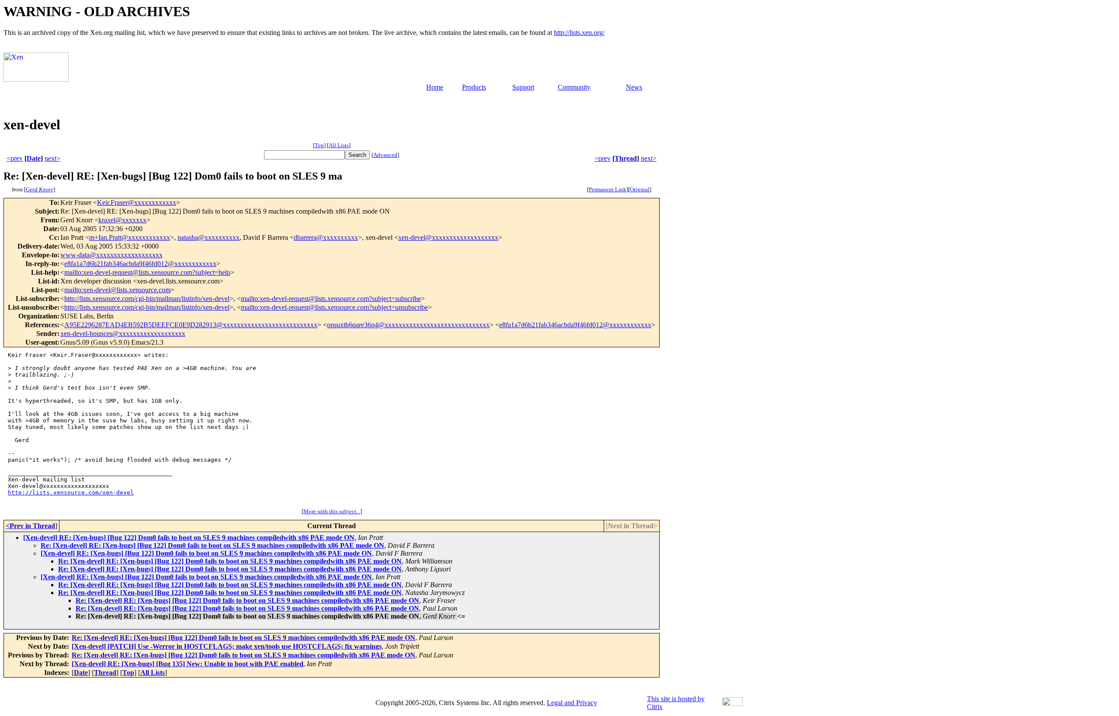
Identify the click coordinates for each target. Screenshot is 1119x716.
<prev (15, 158)
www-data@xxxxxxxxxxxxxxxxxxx (111, 255)
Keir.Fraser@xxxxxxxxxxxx (136, 202)
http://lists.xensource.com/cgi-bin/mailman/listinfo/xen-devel (146, 298)
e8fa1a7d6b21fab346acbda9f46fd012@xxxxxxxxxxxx (140, 263)
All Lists (339, 145)
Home (434, 87)
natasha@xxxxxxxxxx (208, 237)
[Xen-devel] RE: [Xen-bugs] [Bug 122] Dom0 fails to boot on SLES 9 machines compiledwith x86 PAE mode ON (188, 537)
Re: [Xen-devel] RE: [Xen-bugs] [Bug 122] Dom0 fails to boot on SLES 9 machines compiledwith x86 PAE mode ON (212, 545)
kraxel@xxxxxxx (122, 220)
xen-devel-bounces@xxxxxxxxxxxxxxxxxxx (122, 333)
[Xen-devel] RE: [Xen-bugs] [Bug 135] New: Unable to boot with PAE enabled (187, 664)
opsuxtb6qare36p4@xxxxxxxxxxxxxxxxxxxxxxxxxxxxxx (408, 325)
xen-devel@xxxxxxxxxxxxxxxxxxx (448, 237)
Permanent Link (607, 189)
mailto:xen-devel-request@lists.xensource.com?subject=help (147, 272)
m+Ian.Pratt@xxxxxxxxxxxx (129, 237)
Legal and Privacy (572, 702)
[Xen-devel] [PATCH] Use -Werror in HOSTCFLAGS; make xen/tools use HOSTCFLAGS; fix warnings (227, 646)
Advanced (385, 155)
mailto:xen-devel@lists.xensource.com (117, 290)
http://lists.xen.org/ (579, 32)
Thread (626, 158)
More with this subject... (331, 511)
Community (574, 87)
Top (319, 145)
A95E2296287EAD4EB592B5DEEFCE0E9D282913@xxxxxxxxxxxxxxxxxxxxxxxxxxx (190, 325)
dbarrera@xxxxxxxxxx (326, 237)
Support (523, 87)
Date (34, 158)
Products (474, 87)
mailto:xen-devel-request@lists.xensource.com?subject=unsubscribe (334, 307)
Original (640, 189)
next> (52, 158)
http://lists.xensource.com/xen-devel (71, 492)
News (634, 87)
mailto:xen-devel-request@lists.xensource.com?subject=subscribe (331, 298)
